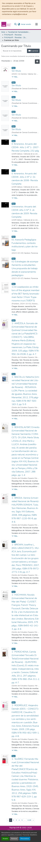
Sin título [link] (16, 70)
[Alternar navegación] (36, 24)
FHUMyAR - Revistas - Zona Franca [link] (15, 37)
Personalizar (25, 839)
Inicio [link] (3, 32)
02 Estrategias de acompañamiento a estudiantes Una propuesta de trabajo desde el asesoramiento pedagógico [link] (25, 268)
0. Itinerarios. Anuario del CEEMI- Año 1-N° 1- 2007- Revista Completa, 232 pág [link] (25, 147)
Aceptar (5, 839)
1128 (29, 820)
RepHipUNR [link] (14, 827)
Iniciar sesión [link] (26, 24)
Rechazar (14, 839)
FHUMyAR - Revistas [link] (13, 35)
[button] (6, 24)
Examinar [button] (34, 51)
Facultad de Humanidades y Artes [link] (19, 32)
